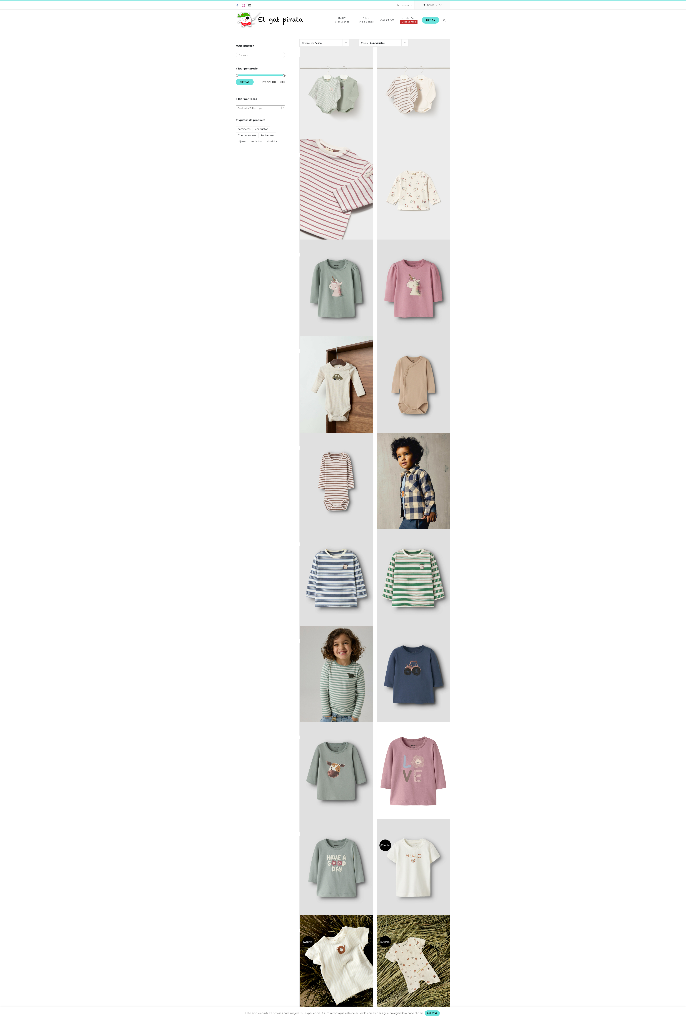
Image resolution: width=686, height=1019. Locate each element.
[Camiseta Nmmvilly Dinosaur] (336, 674)
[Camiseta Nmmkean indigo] (336, 578)
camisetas (244, 129)
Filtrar (245, 82)
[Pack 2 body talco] (413, 90)
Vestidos (272, 141)
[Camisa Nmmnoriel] (413, 481)
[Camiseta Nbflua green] (336, 867)
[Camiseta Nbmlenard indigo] (413, 674)
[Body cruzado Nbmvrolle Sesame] (413, 385)
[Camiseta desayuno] (413, 190)
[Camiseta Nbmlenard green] (336, 771)
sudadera (256, 141)
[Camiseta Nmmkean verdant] (413, 578)
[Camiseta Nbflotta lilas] (413, 288)
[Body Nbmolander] (336, 385)
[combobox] (260, 107)
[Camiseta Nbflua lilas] (413, 771)
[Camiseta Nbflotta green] (336, 288)
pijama (242, 141)
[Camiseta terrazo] (336, 190)
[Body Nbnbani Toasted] (336, 481)
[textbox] (260, 108)
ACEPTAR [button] (432, 1013)
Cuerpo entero (247, 135)
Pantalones (267, 135)
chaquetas (261, 129)
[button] (444, 20)
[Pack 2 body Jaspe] (336, 90)
